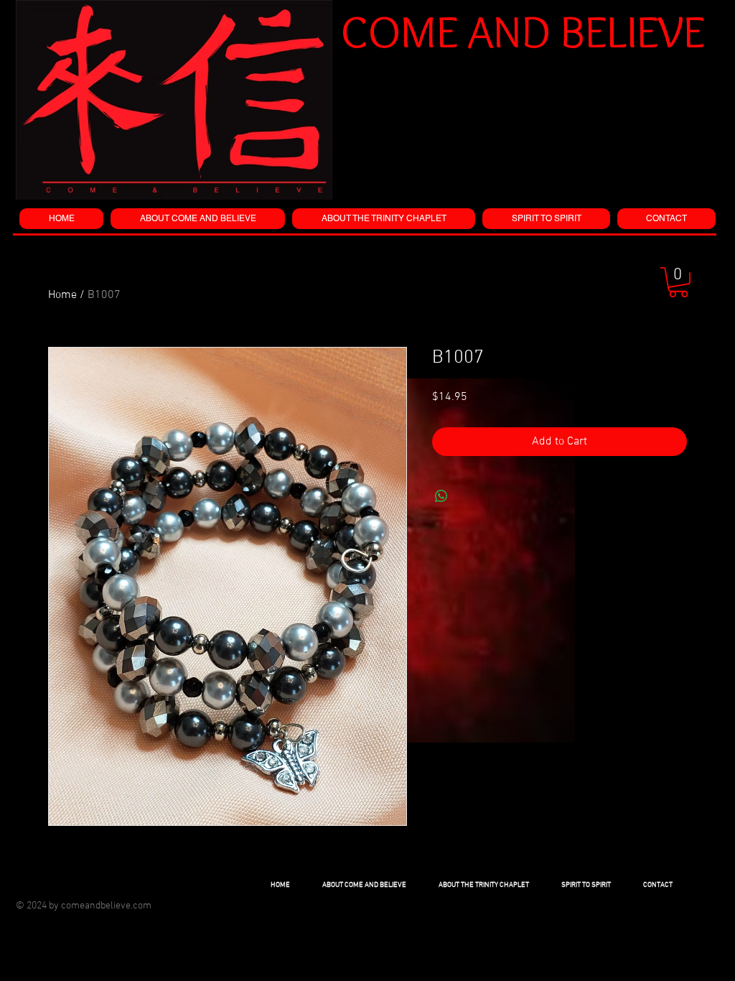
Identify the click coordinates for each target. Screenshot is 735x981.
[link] (678, 282)
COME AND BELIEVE (523, 31)
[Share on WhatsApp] (441, 496)
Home (62, 295)
